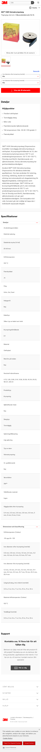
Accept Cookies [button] (29, 743)
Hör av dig (23, 668)
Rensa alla (36, 71)
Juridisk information (16, 717)
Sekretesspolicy (28, 717)
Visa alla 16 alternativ (22, 90)
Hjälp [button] (5, 706)
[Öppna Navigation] (38, 3)
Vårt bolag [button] (8, 687)
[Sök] (32, 2)
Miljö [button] (5, 699)
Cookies (12, 719)
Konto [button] (34, 8)
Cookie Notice (7, 738)
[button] (9, 747)
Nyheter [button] (7, 693)
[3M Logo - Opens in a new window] (4, 2)
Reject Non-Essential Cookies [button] (12, 743)
